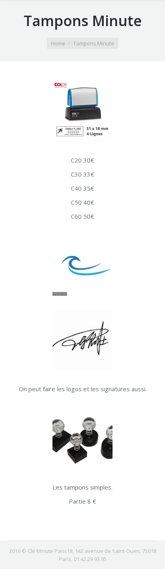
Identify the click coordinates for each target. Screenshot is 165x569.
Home (58, 43)
